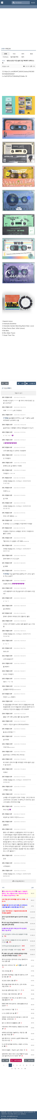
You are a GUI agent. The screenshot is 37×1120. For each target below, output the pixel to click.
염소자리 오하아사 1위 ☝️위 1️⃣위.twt (13, 965)
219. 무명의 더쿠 (7, 545)
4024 (23, 949)
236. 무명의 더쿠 (7, 686)
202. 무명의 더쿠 (7, 407)
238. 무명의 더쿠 (7, 701)
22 (21, 994)
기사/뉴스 (5, 57)
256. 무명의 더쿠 (7, 870)
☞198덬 (6, 418)
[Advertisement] (18, 28)
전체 (5, 54)
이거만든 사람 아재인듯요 (9, 994)
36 (10, 977)
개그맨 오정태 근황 (7, 980)
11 (3, 967)
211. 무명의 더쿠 (7, 478)
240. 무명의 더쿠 (7, 721)
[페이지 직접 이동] (18, 1068)
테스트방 (10, 1114)
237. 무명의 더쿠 (7, 694)
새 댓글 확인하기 (19, 881)
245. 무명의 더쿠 (7, 759)
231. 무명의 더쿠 (7, 648)
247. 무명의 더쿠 (7, 776)
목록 (6, 383)
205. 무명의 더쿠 (7, 432)
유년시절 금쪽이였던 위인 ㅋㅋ (11, 990)
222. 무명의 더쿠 (7, 570)
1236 (19, 955)
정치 (22, 57)
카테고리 (6, 48)
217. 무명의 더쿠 (7, 528)
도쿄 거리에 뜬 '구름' (8, 1009)
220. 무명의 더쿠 (7, 555)
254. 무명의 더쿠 (7, 855)
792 (5, 936)
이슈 (14, 54)
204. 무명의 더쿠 (7, 424)
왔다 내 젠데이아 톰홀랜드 (10, 1023)
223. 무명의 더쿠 (7, 580)
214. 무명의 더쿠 (7, 503)
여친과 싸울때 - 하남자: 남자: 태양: (12, 1050)
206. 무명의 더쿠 (7, 440)
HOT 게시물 (17, 1060)
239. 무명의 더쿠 (7, 713)
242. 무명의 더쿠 (7, 736)
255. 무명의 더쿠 (7, 863)
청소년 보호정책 (28, 1112)
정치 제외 (30, 1060)
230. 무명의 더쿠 (7, 640)
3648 (23, 946)
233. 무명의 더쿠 (7, 663)
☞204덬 (6, 574)
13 (10, 986)
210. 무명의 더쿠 (7, 470)
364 (17, 895)
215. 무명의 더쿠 (7, 513)
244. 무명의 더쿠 (7, 751)
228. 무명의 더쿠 (7, 621)
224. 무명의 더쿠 (7, 588)
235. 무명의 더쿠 (7, 678)
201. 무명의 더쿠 (7, 397)
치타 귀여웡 (5, 971)
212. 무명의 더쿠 (7, 487)
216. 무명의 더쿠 (7, 520)
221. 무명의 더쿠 (7, 563)
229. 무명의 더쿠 (7, 631)
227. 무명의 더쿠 (7, 613)
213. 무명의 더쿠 (7, 495)
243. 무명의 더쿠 (7, 744)
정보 (31, 54)
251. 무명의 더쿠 (7, 814)
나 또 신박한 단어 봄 (8, 1013)
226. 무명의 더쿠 (7, 605)
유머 (22, 54)
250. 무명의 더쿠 (7, 806)
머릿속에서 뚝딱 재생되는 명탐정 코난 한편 (15, 1026)
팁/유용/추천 (14, 57)
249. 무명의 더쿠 (7, 794)
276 (10, 942)
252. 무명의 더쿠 (7, 821)
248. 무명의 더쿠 (7, 786)
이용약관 (9, 1112)
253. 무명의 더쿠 (7, 829)
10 (15, 1068)
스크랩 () (32, 383)
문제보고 (23, 1114)
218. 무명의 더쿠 (7, 538)
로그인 (33, 2)
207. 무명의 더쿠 (7, 447)
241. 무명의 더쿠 (7, 729)
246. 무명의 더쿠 (7, 769)
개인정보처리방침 (18, 1112)
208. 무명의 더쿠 (7, 455)
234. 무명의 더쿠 (7, 671)
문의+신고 (17, 1114)
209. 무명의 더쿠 (7, 462)
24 (12, 1000)
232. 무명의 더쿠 (7, 656)
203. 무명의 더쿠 (7, 415)
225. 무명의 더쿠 (7, 598)
